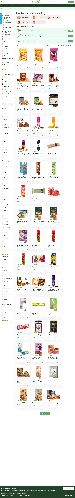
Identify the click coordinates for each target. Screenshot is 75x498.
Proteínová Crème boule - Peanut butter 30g (23, 222)
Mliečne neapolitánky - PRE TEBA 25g (38, 154)
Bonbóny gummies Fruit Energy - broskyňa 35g (22, 63)
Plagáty (5, 71)
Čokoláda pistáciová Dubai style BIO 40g (38, 312)
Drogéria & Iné (33, 5)
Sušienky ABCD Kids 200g (23, 402)
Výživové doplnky (7, 15)
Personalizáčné (5, 495)
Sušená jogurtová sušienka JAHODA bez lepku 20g (23, 244)
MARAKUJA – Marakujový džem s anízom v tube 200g (23, 154)
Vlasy (5, 55)
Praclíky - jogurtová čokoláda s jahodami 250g (53, 199)
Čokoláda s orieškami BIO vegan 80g (53, 312)
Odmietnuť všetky (68, 495)
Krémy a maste (6, 53)
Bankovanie (6, 81)
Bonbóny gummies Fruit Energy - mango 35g (37, 63)
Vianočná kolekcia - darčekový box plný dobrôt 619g (53, 403)
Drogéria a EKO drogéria (8, 89)
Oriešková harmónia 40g (53, 153)
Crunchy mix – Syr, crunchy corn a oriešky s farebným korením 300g (54, 86)
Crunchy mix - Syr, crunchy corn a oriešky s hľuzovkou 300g (23, 109)
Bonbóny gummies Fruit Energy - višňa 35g (53, 63)
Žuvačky (6, 20)
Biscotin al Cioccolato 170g (23, 289)
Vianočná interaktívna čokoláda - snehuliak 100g (53, 267)
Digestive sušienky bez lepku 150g (23, 335)
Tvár (5, 51)
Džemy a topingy (8, 22)
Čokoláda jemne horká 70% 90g (23, 312)
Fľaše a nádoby (6, 93)
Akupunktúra (6, 76)
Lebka (5, 69)
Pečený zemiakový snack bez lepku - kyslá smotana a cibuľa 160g (53, 177)
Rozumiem (69, 488)
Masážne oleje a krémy (8, 83)
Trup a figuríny (6, 62)
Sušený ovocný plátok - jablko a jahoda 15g (53, 244)
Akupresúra (6, 79)
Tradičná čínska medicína (8, 36)
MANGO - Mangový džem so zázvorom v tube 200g (53, 131)
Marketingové (14, 495)
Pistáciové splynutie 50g (37, 198)
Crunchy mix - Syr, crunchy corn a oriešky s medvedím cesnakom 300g (38, 109)
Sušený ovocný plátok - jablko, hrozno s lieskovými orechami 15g (23, 267)
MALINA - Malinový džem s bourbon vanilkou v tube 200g (38, 131)
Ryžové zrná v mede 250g (53, 380)
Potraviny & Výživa (7, 8)
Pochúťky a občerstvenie (9, 29)
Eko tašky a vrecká (7, 91)
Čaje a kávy (6, 39)
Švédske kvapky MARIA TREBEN (8, 32)
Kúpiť (71, 30)
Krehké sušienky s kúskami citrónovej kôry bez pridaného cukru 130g (23, 358)
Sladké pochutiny (8, 24)
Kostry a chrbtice (7, 67)
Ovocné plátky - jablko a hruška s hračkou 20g (22, 177)
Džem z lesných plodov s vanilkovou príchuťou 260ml (37, 335)
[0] (73, 5)
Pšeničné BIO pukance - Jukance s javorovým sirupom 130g (37, 380)
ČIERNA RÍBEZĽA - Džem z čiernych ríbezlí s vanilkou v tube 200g (53, 290)
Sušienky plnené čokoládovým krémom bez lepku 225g (38, 267)
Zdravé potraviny (7, 34)
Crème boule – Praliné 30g (38, 85)
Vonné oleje (6, 46)
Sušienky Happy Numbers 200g (37, 403)
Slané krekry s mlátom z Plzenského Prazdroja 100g (53, 222)
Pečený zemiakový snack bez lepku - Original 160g (22, 199)
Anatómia (25, 5)
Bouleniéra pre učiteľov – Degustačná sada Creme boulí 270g (37, 290)
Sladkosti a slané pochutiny (7, 18)
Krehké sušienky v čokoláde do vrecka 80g (23, 131)
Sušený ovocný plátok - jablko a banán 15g (37, 244)
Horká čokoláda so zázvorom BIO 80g (52, 335)
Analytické (22, 495)
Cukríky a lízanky (8, 27)
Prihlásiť (71, 1)
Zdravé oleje (6, 48)
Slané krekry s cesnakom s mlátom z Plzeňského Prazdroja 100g (38, 222)
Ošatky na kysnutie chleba (8, 96)
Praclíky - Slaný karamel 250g (22, 380)
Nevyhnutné (28, 495)
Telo (4, 44)
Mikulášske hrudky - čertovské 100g (36, 358)
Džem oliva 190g (51, 108)
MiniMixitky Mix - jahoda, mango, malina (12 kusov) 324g (53, 358)
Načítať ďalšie (45, 413)
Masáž (19, 5)
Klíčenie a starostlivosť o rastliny (8, 98)
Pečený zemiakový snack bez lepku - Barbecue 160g (38, 177)
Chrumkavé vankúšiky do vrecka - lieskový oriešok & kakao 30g (23, 86)
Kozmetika (13, 5)
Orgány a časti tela (7, 64)
